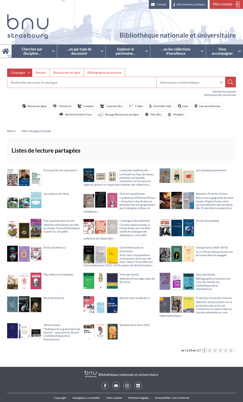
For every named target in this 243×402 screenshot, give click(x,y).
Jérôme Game (51, 325)
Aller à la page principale (36, 131)
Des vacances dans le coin (59, 220)
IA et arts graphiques (132, 193)
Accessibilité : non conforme (172, 397)
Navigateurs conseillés (86, 397)
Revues (41, 72)
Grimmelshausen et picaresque (131, 249)
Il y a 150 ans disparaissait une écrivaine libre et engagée (214, 253)
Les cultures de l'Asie (56, 193)
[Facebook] (105, 385)
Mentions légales (138, 397)
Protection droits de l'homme (214, 298)
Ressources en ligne (66, 72)
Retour (11, 131)
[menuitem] (159, 4)
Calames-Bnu (114, 106)
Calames (88, 106)
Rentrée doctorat (53, 298)
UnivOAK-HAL (162, 106)
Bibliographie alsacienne (104, 72)
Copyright (60, 397)
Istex (185, 106)
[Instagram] (127, 385)
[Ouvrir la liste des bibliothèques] (221, 82)
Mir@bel (178, 114)
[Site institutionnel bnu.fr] (28, 26)
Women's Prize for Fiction (211, 193)
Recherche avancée (224, 91)
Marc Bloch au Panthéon (58, 274)
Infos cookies (114, 397)
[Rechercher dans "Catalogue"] (81, 82)
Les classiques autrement (211, 170)
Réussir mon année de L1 (135, 298)
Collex (139, 106)
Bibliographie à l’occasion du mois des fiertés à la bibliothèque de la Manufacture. (213, 283)
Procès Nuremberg (207, 220)
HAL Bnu (155, 114)
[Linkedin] (138, 385)
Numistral (65, 106)
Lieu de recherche (209, 106)
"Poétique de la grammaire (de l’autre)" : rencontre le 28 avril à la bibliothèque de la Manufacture (61, 334)
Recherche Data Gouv (78, 114)
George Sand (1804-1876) (212, 247)
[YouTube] (116, 385)
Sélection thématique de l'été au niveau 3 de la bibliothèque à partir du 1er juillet (61, 228)
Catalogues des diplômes (135, 220)
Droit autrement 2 (54, 247)
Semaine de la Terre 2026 (135, 325)
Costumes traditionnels (134, 170)
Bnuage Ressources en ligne (122, 114)
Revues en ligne (37, 106)
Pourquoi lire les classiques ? (60, 170)
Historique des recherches (220, 94)
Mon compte (222, 4)
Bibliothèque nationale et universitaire (178, 35)
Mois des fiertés (129, 274)
